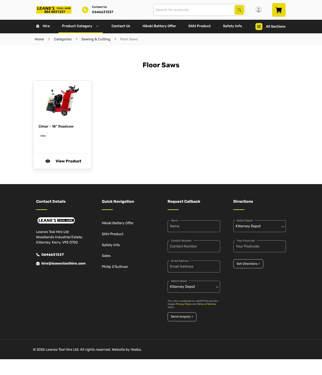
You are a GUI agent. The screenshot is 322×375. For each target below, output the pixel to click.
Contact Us (120, 26)
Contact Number (181, 240)
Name (174, 220)
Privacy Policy (184, 304)
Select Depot (179, 281)
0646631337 (52, 254)
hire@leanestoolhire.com (63, 263)
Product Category (77, 26)
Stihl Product (199, 26)
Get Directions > (248, 264)
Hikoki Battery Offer (159, 26)
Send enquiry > (182, 316)
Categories (63, 39)
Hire (46, 26)
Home (39, 39)
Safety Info (232, 26)
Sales (106, 256)
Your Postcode (246, 240)
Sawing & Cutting (95, 39)
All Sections (276, 26)
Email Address (180, 260)
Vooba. (136, 349)
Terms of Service (206, 304)
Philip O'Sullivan (115, 267)
